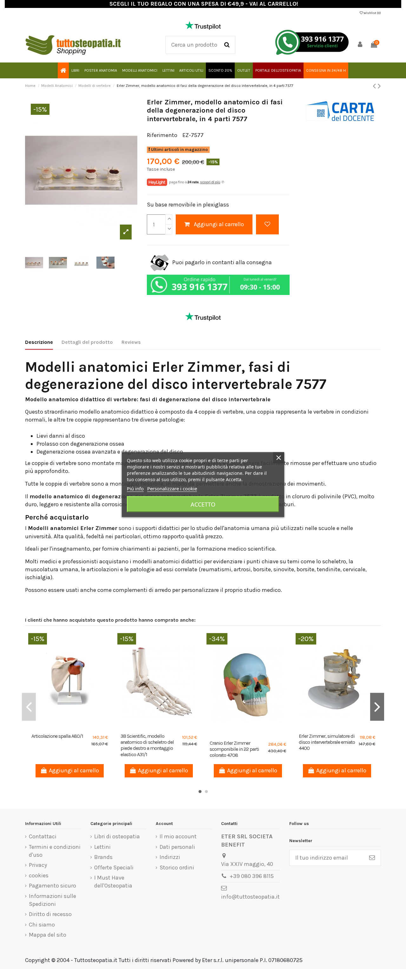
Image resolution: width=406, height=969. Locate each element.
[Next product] (379, 86)
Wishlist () (372, 13)
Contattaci (42, 836)
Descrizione (39, 342)
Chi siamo (42, 924)
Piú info (135, 488)
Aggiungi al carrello (219, 224)
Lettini (102, 846)
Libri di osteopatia (117, 836)
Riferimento (162, 135)
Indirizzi (170, 857)
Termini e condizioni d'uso (55, 850)
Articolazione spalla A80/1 (57, 736)
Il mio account (178, 836)
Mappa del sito (47, 934)
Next (377, 707)
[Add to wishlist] (267, 224)
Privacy (38, 864)
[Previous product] (375, 86)
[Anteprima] (75, 727)
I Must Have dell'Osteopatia (113, 881)
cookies (39, 875)
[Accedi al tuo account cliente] (360, 45)
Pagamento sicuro (52, 885)
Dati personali (177, 846)
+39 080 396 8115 (252, 876)
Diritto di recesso (50, 914)
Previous (29, 707)
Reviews (131, 342)
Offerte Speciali (114, 867)
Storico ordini (177, 867)
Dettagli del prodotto (87, 342)
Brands (103, 857)
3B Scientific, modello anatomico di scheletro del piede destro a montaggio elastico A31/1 (147, 745)
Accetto (203, 504)
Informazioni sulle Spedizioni (52, 900)
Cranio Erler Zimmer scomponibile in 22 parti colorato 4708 (234, 749)
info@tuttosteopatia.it (250, 896)
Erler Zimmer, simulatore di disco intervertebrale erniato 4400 (327, 742)
